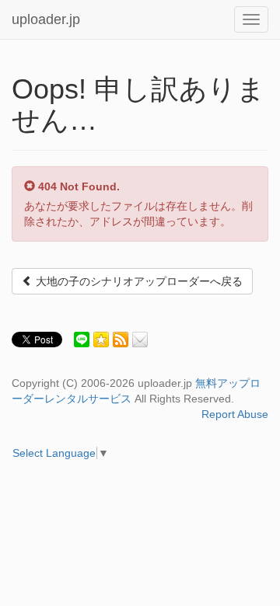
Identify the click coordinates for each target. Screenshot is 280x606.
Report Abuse (234, 414)
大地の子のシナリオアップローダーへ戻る (138, 281)
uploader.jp (46, 19)
